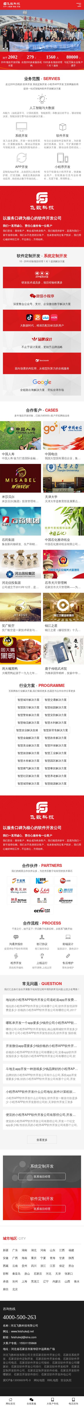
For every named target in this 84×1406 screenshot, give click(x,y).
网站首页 (10, 1403)
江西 (62, 1250)
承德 (5, 1281)
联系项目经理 (42, 1176)
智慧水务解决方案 (28, 760)
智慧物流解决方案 (28, 722)
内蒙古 (57, 1281)
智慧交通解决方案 (56, 700)
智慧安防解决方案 (56, 715)
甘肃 (62, 1258)
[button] (40, 48)
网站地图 (39, 1380)
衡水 (77, 1281)
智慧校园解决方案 (56, 707)
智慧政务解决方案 (56, 738)
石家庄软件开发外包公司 (56, 1374)
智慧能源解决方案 (56, 783)
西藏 (5, 1266)
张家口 (69, 1273)
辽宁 (46, 1281)
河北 (48, 1273)
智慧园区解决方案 (56, 760)
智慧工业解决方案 (56, 753)
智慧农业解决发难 (27, 730)
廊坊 (5, 1289)
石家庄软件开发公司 (48, 1355)
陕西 (71, 1258)
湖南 (24, 1250)
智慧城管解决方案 (28, 783)
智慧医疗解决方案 (28, 707)
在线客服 (31, 1403)
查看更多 (42, 1140)
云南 (15, 1266)
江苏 (52, 1266)
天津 (58, 1273)
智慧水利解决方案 (56, 722)
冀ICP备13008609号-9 (17, 1380)
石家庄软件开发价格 (48, 1359)
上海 (24, 1281)
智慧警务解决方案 (28, 715)
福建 (71, 1250)
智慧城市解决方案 (28, 700)
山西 (67, 1281)
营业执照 (66, 1380)
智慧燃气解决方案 (28, 768)
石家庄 (38, 1273)
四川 (34, 1266)
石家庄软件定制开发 (20, 1359)
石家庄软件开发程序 (56, 1366)
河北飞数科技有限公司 (16, 1355)
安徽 (5, 1258)
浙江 (43, 1266)
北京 (15, 1289)
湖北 (34, 1250)
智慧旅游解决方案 (28, 753)
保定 (62, 1266)
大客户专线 (52, 1403)
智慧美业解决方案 (28, 745)
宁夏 (43, 1258)
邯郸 (5, 1273)
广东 (15, 1250)
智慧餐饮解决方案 (56, 768)
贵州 (24, 1266)
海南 (24, 1258)
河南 (43, 1250)
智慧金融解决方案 (28, 738)
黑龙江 (35, 1281)
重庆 (34, 1258)
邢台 (71, 1266)
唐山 (27, 1273)
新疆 (5, 1250)
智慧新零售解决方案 (55, 730)
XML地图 (52, 1380)
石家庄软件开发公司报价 (34, 1362)
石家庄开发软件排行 (26, 1374)
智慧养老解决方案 (56, 776)
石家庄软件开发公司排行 (26, 1366)
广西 (15, 1258)
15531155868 (28, 1343)
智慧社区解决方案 (28, 776)
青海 (52, 1258)
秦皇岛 (16, 1273)
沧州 (15, 1281)
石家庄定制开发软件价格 (43, 1370)
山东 (52, 1250)
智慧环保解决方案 (56, 745)
